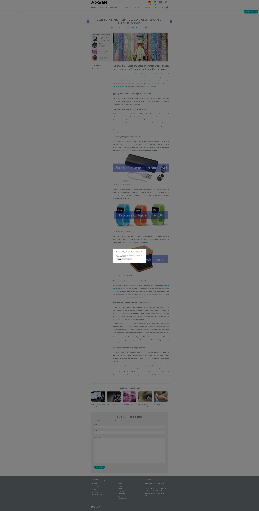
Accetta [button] (129, 259)
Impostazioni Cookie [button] (122, 259)
